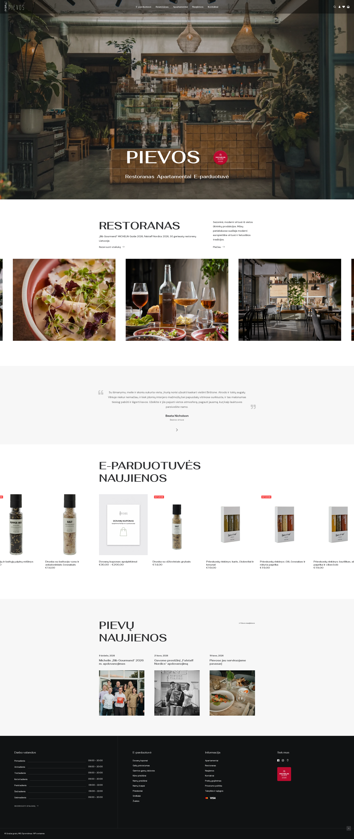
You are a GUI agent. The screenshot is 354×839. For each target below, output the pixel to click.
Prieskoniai (138, 791)
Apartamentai (180, 7)
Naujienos (197, 7)
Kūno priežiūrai (139, 775)
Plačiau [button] (217, 247)
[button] (335, 7)
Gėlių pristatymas (141, 765)
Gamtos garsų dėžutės (144, 770)
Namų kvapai (139, 785)
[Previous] (5, 300)
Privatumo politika (213, 785)
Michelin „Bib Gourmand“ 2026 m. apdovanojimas (121, 662)
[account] (339, 7)
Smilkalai (137, 796)
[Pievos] (14, 6)
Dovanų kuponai (140, 760)
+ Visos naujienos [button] (247, 623)
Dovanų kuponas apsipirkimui (118, 561)
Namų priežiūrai (140, 780)
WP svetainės (39, 833)
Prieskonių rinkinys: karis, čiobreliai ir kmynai (230, 563)
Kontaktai (213, 7)
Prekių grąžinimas (213, 780)
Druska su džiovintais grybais (172, 561)
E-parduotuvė (143, 7)
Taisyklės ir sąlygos (214, 791)
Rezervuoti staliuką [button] (110, 247)
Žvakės (136, 801)
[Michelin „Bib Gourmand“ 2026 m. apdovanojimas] (220, 157)
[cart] (348, 7)
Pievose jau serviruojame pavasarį (228, 662)
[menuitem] (143, 7)
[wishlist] (343, 7)
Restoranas (162, 7)
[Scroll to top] (349, 828)
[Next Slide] (177, 429)
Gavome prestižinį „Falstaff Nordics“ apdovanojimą (173, 662)
